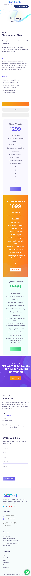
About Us (5, 558)
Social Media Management (10, 540)
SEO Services (6, 536)
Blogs (4, 565)
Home (12, 21)
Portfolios (6, 562)
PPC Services (6, 545)
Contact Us (6, 567)
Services (5, 560)
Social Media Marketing (9, 538)
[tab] (15, 104)
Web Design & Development (11, 543)
